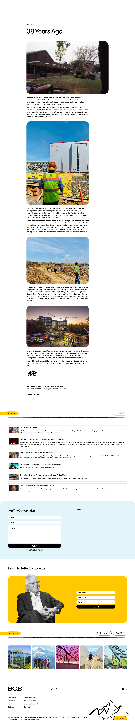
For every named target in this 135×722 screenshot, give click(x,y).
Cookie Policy (35, 719)
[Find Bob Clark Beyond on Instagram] (123, 688)
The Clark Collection (31, 701)
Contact (27, 707)
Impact (10, 704)
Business (11, 707)
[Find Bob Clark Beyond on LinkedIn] (126, 688)
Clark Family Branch (31, 704)
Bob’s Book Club (30, 698)
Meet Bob (11, 710)
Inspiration (11, 701)
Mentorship (12, 698)
